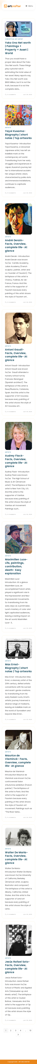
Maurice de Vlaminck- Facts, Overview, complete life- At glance (18, 761)
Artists (8, 127)
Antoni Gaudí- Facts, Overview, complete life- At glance (16, 355)
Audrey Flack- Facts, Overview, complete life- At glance (16, 461)
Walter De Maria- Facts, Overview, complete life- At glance (16, 858)
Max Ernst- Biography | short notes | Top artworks (18, 668)
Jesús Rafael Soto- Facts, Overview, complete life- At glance (17, 967)
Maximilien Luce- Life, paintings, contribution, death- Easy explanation (16, 566)
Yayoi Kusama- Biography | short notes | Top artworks (18, 134)
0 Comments (11, 94)
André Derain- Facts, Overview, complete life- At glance (16, 246)
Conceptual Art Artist (14, 39)
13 (30, 1030)
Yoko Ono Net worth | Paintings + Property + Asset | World (18, 48)
